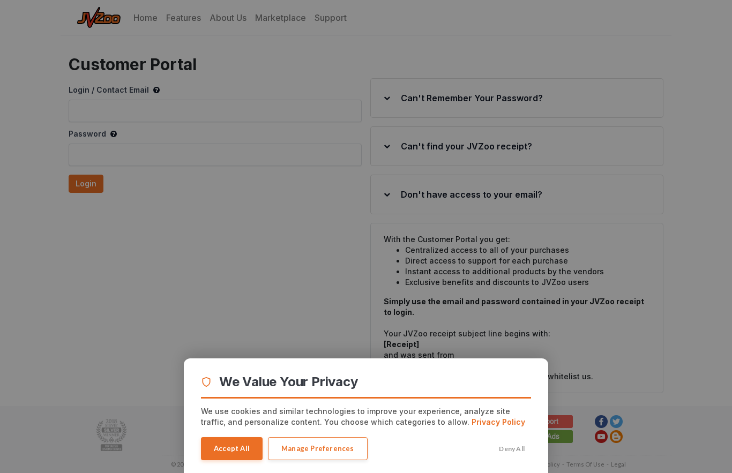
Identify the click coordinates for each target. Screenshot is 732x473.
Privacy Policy (498, 421)
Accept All (232, 448)
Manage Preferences (317, 448)
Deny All (512, 449)
